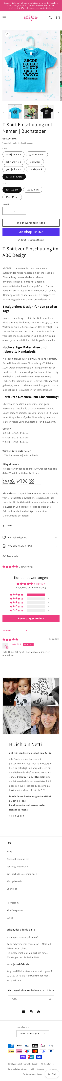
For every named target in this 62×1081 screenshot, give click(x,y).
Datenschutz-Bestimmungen (22, 873)
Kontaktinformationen (32, 1074)
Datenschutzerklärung (18, 1069)
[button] (4, 17)
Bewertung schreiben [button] (31, 618)
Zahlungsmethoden (17, 866)
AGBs (9, 851)
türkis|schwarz (14, 176)
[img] (10, 639)
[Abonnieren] (50, 999)
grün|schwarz (13, 169)
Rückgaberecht (15, 881)
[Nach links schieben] (3, 112)
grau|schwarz (36, 154)
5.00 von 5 (39, 583)
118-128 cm (33, 189)
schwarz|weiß (13, 161)
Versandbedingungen (18, 858)
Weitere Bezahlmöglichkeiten (31, 240)
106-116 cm (12, 189)
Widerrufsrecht (47, 1064)
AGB (32, 1069)
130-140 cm (12, 197)
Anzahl (5, 204)
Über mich (12, 888)
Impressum (13, 902)
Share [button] (9, 525)
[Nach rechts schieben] (58, 112)
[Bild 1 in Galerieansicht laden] (15, 112)
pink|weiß (34, 161)
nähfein (17, 1064)
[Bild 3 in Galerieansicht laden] (47, 112)
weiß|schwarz (13, 154)
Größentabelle (10, 556)
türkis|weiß (35, 169)
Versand (5, 143)
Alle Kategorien (15, 910)
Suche (10, 917)
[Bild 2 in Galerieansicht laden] (31, 112)
